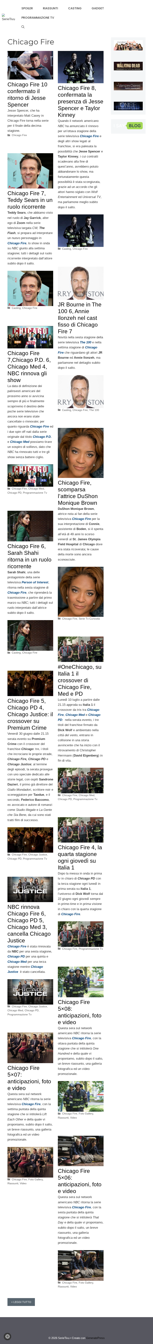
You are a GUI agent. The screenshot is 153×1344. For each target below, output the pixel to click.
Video (73, 1117)
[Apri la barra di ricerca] (22, 27)
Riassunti (50, 8)
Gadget (98, 8)
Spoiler (27, 8)
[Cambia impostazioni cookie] (7, 1336)
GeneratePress (95, 1338)
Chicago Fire (19, 135)
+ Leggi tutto (21, 1302)
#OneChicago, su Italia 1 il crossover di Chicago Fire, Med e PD (80, 680)
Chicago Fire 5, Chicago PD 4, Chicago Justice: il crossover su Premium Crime (30, 714)
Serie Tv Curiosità (89, 618)
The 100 (94, 409)
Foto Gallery (86, 1113)
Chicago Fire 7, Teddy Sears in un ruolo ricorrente (30, 200)
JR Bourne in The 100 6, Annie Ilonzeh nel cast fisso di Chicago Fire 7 (80, 317)
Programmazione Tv (37, 17)
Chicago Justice (37, 854)
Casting (75, 8)
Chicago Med (36, 488)
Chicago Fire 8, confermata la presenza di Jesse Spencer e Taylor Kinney (80, 101)
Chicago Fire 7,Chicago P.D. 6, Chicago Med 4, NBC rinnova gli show (29, 366)
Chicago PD (14, 492)
